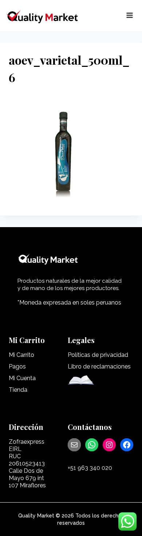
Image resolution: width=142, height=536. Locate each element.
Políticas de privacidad (98, 354)
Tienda (18, 389)
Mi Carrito (21, 354)
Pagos (17, 366)
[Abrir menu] (129, 15)
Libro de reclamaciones (99, 366)
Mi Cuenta (22, 378)
